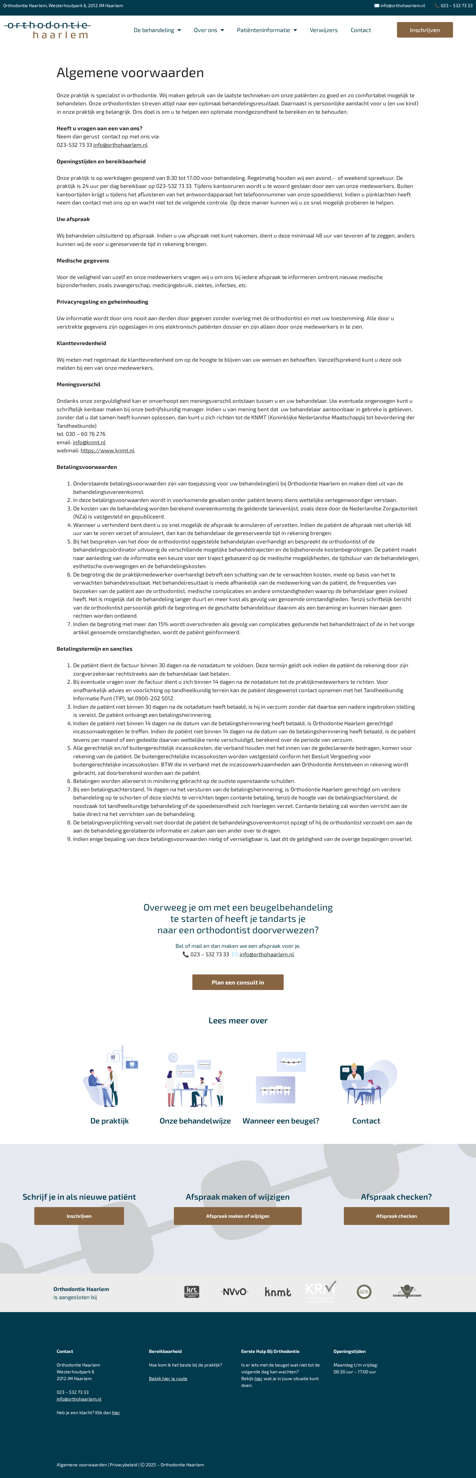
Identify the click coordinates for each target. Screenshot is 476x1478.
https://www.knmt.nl (107, 450)
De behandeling (154, 29)
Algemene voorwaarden (82, 1464)
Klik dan (107, 1412)
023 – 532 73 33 (73, 1392)
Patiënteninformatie (263, 29)
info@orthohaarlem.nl (402, 5)
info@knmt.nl (89, 442)
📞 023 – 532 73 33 (453, 5)
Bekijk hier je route (168, 1378)
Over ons (205, 29)
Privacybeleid (123, 1464)
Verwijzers (324, 29)
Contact (361, 29)
